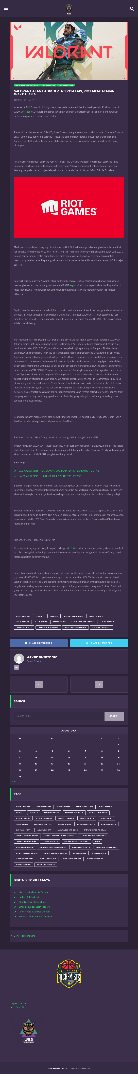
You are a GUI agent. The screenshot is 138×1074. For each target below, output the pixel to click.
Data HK (20, 1007)
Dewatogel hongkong (25, 936)
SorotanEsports (24, 859)
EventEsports (87, 818)
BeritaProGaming (84, 807)
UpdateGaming (23, 865)
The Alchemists (55, 1068)
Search (114, 716)
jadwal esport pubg (26, 841)
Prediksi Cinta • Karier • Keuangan (36, 916)
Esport (40, 616)
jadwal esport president (93, 836)
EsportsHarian (51, 812)
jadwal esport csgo (68, 830)
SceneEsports (99, 853)
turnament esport (71, 859)
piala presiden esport (75, 627)
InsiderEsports (108, 824)
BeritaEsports (44, 807)
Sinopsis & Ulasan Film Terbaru (34, 907)
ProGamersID (79, 853)
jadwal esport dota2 (95, 830)
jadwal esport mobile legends (59, 836)
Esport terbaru (66, 818)
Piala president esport (55, 853)
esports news (96, 616)
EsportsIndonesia (98, 812)
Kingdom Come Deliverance (53, 847)
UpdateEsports (95, 859)
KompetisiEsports (81, 847)
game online (41, 622)
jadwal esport (44, 830)
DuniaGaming (105, 807)
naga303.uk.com (19, 1003)
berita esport (23, 616)
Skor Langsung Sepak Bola (32, 902)
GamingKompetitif (43, 824)
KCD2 (97, 841)
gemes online (59, 622)
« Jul (14, 781)
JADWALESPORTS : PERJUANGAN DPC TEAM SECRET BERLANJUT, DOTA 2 (59, 471)
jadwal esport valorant (76, 841)
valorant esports (101, 627)
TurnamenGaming (48, 859)
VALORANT (73, 548)
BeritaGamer (63, 807)
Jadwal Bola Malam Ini (30, 897)
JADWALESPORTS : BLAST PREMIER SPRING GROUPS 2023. (50, 476)
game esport (22, 622)
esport (30, 112)
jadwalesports (24, 627)
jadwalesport (107, 622)
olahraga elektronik (48, 627)
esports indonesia (73, 616)
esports (74, 285)
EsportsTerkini (44, 818)
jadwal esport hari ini (83, 622)
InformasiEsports (86, 824)
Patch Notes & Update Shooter (34, 911)
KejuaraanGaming (24, 847)
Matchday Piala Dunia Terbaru (33, 892)
